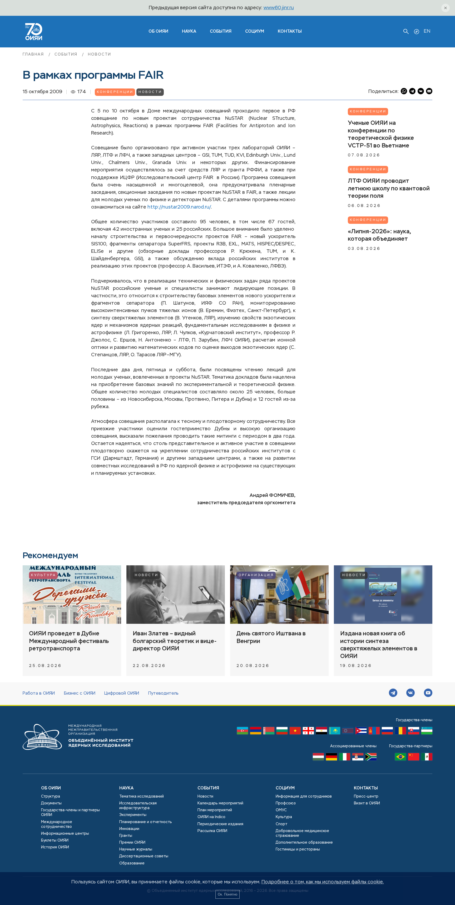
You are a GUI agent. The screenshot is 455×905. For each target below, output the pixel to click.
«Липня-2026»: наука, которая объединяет (379, 235)
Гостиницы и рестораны (298, 849)
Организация (256, 575)
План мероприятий (214, 810)
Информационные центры (65, 833)
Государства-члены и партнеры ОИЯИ (70, 812)
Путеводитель (163, 693)
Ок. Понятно (227, 894)
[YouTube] (428, 694)
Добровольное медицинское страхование (302, 833)
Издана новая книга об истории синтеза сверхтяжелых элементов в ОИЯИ (378, 645)
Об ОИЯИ (51, 788)
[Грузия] (308, 732)
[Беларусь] (268, 732)
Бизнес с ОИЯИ (79, 693)
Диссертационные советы (143, 856)
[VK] (410, 694)
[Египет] (321, 732)
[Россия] (387, 732)
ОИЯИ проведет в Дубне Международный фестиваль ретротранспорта (69, 641)
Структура (50, 796)
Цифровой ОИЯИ (121, 693)
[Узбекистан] (426, 732)
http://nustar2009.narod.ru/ (179, 207)
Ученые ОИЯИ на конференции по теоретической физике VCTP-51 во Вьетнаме (381, 134)
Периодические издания (220, 824)
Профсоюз (286, 803)
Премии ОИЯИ (132, 842)
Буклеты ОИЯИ (54, 840)
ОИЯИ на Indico (211, 817)
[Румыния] (400, 732)
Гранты (125, 836)
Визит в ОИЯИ (367, 803)
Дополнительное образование (304, 842)
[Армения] (255, 732)
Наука (189, 31)
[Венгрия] (318, 758)
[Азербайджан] (242, 732)
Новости (99, 54)
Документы (51, 803)
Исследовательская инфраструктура (138, 806)
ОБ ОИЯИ (158, 31)
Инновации (129, 829)
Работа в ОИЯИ (39, 693)
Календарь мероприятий (220, 803)
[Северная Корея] (347, 732)
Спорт (281, 824)
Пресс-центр (366, 796)
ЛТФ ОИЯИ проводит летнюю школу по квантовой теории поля (389, 188)
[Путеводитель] (416, 31)
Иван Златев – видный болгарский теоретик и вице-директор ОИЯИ (175, 641)
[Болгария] (282, 732)
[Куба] (361, 732)
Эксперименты (132, 815)
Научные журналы (135, 849)
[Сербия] (357, 758)
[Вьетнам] (295, 732)
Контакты (290, 31)
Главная (34, 54)
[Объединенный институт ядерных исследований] (78, 755)
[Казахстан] (334, 732)
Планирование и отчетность (145, 822)
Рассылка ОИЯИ (212, 831)
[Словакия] (413, 732)
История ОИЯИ (55, 847)
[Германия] (331, 758)
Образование (132, 863)
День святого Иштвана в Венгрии (271, 637)
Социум (254, 31)
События (220, 31)
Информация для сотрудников (304, 796)
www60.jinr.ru (279, 8)
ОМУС (281, 810)
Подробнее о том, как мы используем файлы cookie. (322, 882)
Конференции (115, 92)
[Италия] (344, 758)
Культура (43, 575)
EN (427, 31)
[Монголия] (374, 732)
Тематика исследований (141, 796)
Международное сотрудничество (56, 824)
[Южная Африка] (371, 758)
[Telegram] (393, 694)
